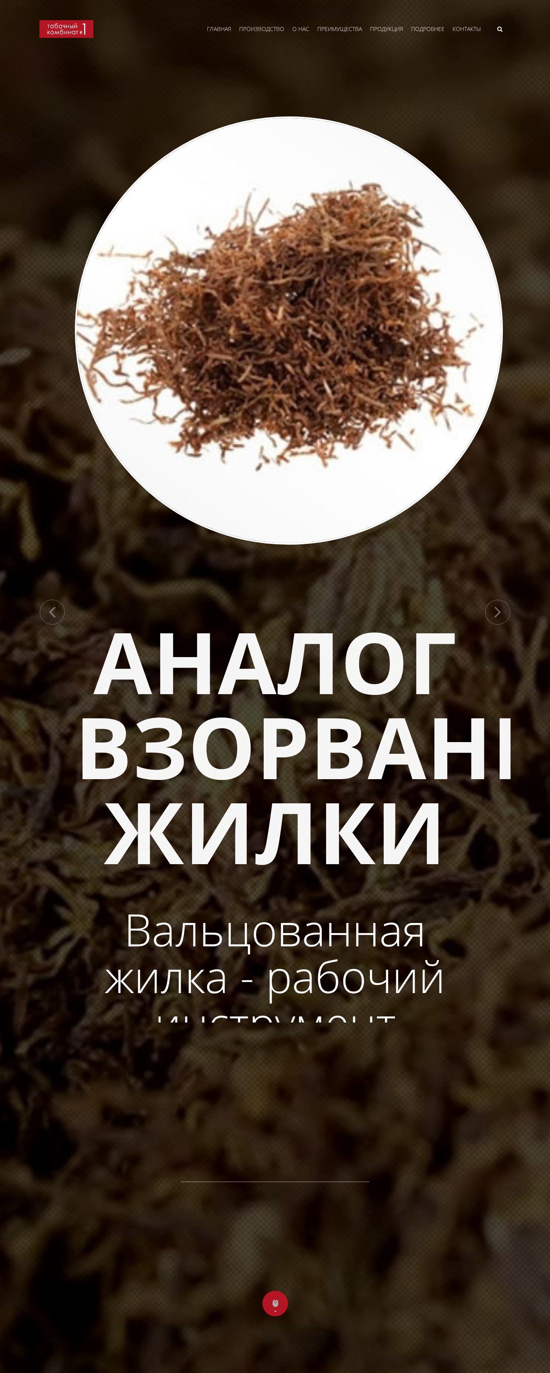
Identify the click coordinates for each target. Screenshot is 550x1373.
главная (219, 29)
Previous (52, 612)
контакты (467, 29)
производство (261, 29)
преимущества (339, 29)
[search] (499, 29)
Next (498, 612)
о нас (300, 29)
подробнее (428, 29)
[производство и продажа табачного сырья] (66, 35)
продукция (386, 29)
